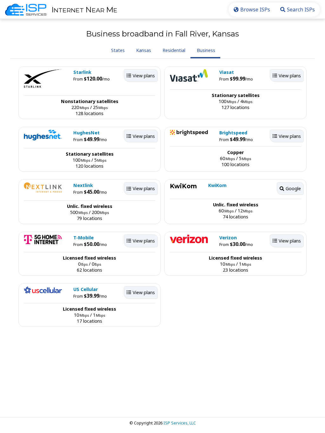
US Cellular (85, 289)
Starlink (82, 72)
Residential (173, 50)
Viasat (226, 72)
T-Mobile (83, 238)
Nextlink (83, 185)
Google (293, 188)
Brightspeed (233, 133)
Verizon (228, 238)
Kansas (143, 50)
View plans (144, 76)
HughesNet (86, 133)
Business (206, 50)
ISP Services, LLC (179, 423)
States (118, 50)
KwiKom (217, 185)
